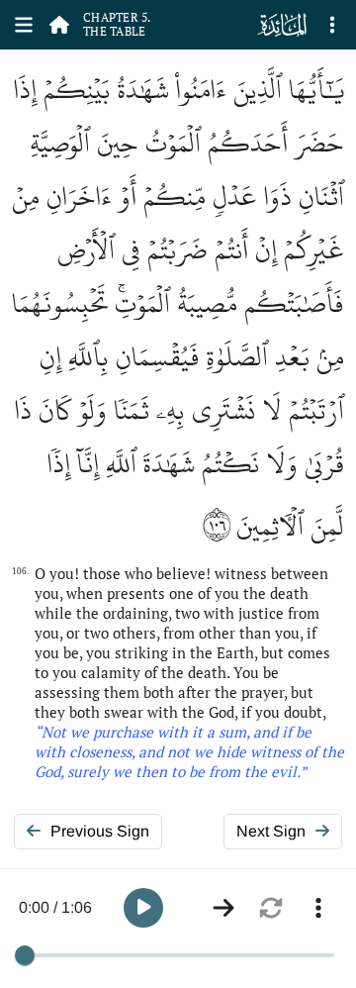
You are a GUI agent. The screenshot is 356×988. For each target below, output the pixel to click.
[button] (143, 908)
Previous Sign (99, 831)
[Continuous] (223, 908)
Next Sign (271, 831)
